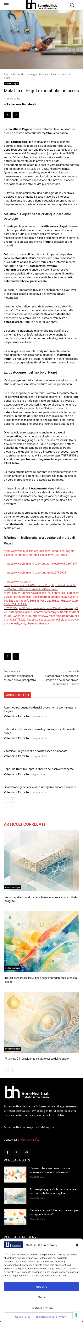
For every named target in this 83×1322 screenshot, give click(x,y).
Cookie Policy (22, 1316)
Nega (41, 1297)
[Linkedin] (16, 115)
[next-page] (12, 800)
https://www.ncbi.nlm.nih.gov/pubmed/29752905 (35, 572)
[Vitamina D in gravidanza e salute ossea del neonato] (41, 1022)
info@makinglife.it (29, 1139)
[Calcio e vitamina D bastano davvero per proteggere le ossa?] (15, 1217)
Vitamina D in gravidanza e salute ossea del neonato (35, 751)
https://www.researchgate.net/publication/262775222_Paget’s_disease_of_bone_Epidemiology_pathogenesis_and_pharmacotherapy (41, 619)
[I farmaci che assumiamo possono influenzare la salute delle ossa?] (15, 1175)
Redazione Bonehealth (22, 104)
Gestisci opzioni (41, 1308)
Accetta (41, 1286)
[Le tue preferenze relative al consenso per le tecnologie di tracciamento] (76, 1315)
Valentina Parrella (16, 716)
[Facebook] (7, 115)
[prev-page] (6, 800)
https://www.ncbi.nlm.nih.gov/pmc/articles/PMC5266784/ (40, 563)
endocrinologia (27, 74)
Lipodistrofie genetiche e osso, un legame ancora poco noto (40, 787)
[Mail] (26, 1152)
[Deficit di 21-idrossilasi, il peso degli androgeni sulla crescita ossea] (41, 941)
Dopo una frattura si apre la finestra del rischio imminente (39, 769)
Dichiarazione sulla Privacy (51, 1316)
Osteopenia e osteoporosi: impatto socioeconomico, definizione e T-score (62, 680)
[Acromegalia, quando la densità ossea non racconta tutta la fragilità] (41, 860)
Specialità (10, 74)
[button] (77, 1245)
